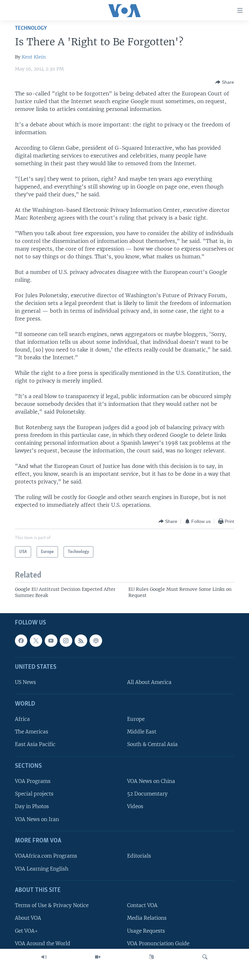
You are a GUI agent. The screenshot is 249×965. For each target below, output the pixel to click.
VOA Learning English (41, 868)
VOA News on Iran (37, 819)
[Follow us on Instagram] (66, 640)
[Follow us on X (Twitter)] (36, 640)
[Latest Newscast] (44, 957)
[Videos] (97, 957)
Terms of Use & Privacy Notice (52, 905)
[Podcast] (95, 640)
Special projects (34, 794)
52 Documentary (147, 794)
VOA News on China (151, 781)
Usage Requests (146, 930)
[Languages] (151, 957)
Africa (22, 719)
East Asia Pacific (35, 744)
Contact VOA (142, 905)
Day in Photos (32, 806)
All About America (149, 682)
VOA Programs (33, 781)
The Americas (31, 732)
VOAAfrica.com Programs (46, 856)
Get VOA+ (26, 930)
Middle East (141, 732)
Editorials (139, 856)
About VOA (28, 918)
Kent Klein (34, 57)
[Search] (205, 957)
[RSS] (81, 640)
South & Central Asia (152, 744)
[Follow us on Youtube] (51, 640)
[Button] (224, 82)
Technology (31, 28)
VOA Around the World (42, 943)
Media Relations (147, 918)
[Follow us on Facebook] (21, 640)
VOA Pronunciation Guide (158, 943)
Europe (136, 719)
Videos (135, 806)
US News (25, 682)
